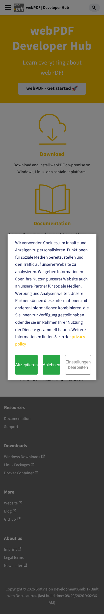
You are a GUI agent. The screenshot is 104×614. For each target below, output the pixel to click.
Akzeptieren (26, 364)
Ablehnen (51, 364)
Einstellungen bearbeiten (78, 364)
